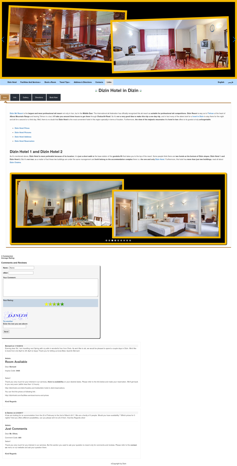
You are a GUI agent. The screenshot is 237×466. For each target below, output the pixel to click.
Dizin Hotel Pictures (23, 132)
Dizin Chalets (15, 162)
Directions (39, 97)
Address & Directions (83, 82)
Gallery (26, 97)
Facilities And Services (30, 82)
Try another (8, 321)
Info (14, 97)
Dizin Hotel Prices (22, 128)
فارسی (230, 82)
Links (109, 82)
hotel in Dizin (198, 116)
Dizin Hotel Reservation (24, 141)
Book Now (54, 97)
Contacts (99, 82)
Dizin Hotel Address (23, 136)
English (221, 82)
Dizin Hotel (12, 82)
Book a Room (50, 82)
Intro (5, 97)
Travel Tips (64, 82)
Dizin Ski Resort (16, 113)
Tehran (211, 113)
